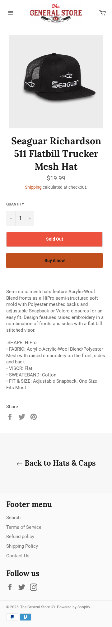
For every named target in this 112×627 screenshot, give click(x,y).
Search (13, 517)
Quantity (15, 204)
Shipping (33, 187)
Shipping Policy (22, 546)
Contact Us (18, 556)
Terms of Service (23, 527)
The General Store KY (37, 607)
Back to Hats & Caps (59, 463)
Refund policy (20, 536)
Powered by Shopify (73, 607)
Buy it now (54, 260)
